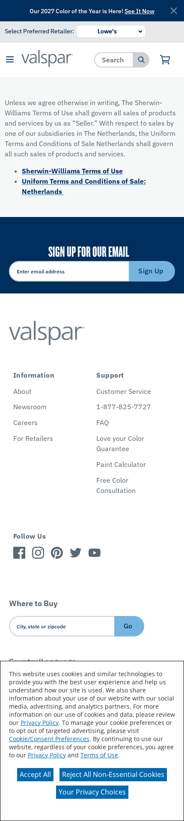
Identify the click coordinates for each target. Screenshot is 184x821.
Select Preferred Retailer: (39, 31)
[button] (9, 60)
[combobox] (114, 59)
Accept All (35, 774)
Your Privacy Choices (92, 792)
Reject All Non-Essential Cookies (113, 774)
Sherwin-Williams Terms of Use (72, 171)
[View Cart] (165, 60)
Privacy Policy (40, 722)
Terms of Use (99, 755)
